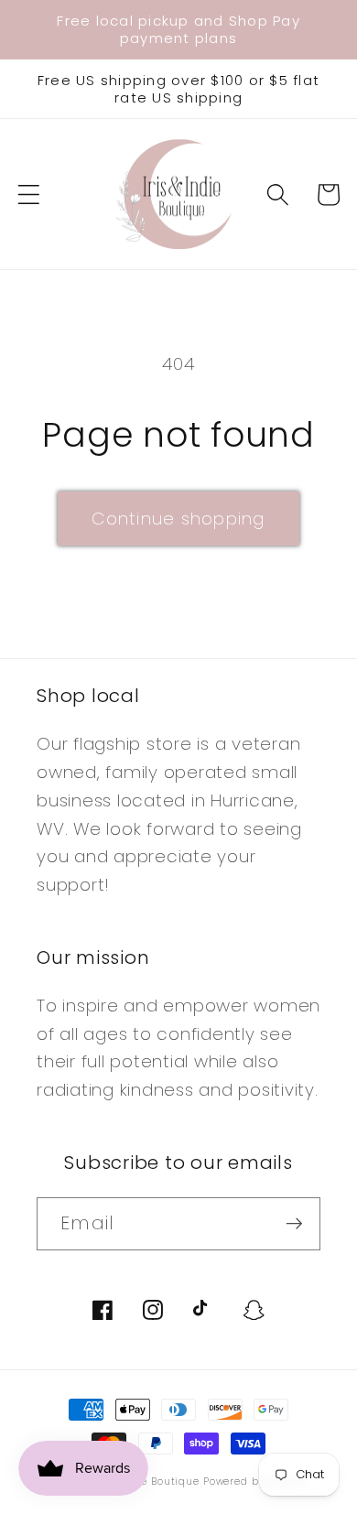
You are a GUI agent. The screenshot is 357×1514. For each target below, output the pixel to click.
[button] (29, 194)
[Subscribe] (294, 1223)
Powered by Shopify (255, 1481)
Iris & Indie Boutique (146, 1481)
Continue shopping (178, 518)
